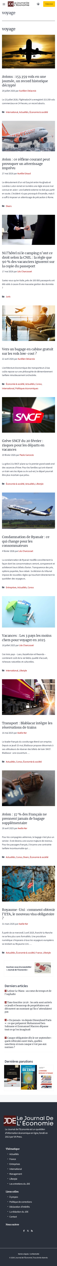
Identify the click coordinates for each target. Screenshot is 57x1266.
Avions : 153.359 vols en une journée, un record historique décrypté (25, 80)
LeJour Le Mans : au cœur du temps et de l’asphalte (28, 992)
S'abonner (49, 4)
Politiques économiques (26, 388)
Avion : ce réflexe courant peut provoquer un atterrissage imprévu (26, 163)
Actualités (23, 112)
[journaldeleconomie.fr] (18, 4)
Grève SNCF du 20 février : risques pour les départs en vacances (23, 445)
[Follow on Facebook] (24, 1230)
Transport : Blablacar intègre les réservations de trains (27, 725)
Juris (8, 296)
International (12, 112)
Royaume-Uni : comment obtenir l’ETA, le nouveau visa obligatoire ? (28, 914)
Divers (9, 206)
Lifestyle (39, 484)
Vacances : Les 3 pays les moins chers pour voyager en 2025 (26, 637)
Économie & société (38, 112)
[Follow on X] (28, 1230)
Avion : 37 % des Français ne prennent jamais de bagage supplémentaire (24, 818)
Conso (39, 384)
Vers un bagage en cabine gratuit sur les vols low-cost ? (27, 351)
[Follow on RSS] (32, 1230)
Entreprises (11, 587)
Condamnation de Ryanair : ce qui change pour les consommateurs (25, 541)
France (39, 952)
